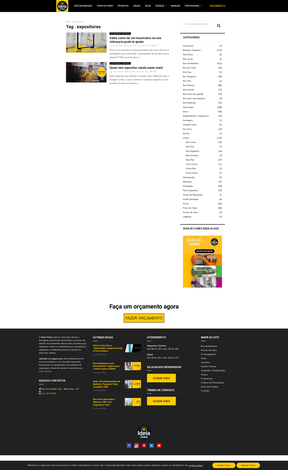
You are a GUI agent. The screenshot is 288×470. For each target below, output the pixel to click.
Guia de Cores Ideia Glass (201, 228)
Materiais (187, 181)
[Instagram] (136, 445)
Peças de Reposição (192, 194)
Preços (204, 374)
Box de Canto (189, 67)
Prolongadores (208, 354)
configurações (196, 465)
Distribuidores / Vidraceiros (120, 34)
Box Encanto (192, 155)
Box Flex (187, 81)
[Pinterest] (144, 445)
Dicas (148, 6)
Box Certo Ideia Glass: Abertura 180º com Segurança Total (104, 402)
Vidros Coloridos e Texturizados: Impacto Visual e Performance (107, 348)
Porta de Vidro (105, 6)
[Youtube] (159, 445)
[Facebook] (129, 445)
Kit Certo (187, 129)
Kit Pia (186, 133)
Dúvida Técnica (208, 366)
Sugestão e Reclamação (213, 370)
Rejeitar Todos (248, 465)
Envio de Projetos (209, 386)
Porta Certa (191, 164)
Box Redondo (189, 102)
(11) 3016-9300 (48, 393)
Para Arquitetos (190, 190)
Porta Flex (191, 168)
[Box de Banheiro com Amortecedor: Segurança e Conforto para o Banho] (133, 366)
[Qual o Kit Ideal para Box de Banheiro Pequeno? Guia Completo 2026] (133, 384)
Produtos (123, 6)
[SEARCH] (219, 25)
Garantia (205, 362)
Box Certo (188, 59)
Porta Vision (192, 172)
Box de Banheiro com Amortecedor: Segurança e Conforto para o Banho (106, 366)
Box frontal (188, 89)
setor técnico (45, 371)
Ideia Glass (118, 45)
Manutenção (189, 177)
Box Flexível (188, 85)
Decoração (188, 107)
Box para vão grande (193, 94)
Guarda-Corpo (190, 124)
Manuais (175, 6)
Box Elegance (189, 76)
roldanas (187, 216)
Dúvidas (159, 6)
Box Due (187, 72)
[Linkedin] (151, 445)
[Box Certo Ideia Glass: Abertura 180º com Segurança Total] (133, 402)
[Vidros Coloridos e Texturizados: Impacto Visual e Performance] (133, 348)
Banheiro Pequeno (192, 50)
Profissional (192, 6)
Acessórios (188, 45)
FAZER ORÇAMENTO (144, 318)
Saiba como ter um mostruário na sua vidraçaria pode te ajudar (135, 40)
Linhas (136, 6)
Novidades (188, 186)
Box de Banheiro (83, 6)
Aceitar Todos (224, 465)
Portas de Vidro (190, 212)
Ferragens (188, 120)
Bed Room (188, 54)
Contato (205, 390)
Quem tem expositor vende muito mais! (136, 68)
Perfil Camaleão (190, 199)
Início (68, 21)
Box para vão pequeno (194, 98)
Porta (185, 203)
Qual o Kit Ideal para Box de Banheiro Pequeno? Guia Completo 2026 (106, 384)
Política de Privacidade (212, 382)
